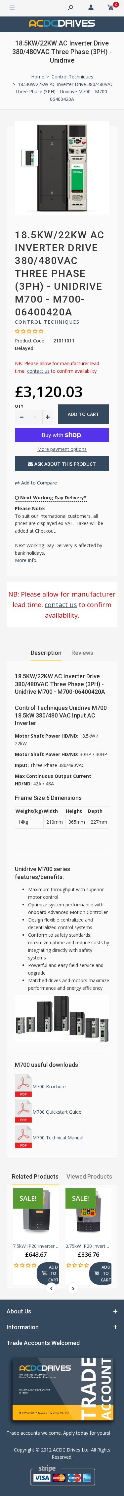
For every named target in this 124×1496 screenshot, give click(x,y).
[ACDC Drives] (62, 24)
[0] (110, 8)
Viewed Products (89, 1176)
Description (46, 652)
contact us (38, 371)
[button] (29, 331)
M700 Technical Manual (57, 1137)
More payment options (62, 449)
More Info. (26, 560)
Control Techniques (47, 322)
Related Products (35, 1176)
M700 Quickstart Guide (56, 1112)
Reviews (82, 652)
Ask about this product (65, 464)
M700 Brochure (49, 1086)
